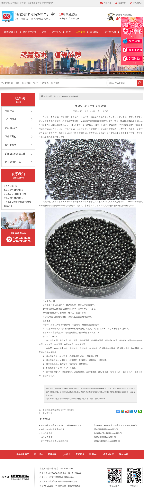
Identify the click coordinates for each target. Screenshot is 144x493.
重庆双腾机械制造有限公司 (106, 429)
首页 (56, 96)
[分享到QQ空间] (122, 411)
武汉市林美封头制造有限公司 (107, 441)
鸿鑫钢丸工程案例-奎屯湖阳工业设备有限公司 (61, 425)
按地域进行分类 (13, 162)
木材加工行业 (12, 128)
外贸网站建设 (74, 486)
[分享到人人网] (135, 411)
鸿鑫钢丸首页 (11, 32)
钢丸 (44, 32)
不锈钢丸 (44, 83)
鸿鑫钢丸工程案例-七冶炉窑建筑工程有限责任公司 (116, 425)
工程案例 (80, 32)
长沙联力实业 (47, 433)
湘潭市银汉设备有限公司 (105, 437)
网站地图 (123, 454)
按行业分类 (10, 145)
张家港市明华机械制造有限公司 (108, 433)
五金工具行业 (12, 136)
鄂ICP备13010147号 (49, 486)
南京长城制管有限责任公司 (52, 429)
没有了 (49, 413)
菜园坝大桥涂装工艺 (15, 153)
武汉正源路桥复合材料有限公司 (60, 410)
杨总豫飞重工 (47, 437)
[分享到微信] (140, 411)
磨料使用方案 (30, 32)
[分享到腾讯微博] (131, 411)
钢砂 (68, 32)
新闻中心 (93, 454)
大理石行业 (10, 119)
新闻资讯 (94, 32)
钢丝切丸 (56, 32)
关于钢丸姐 (110, 32)
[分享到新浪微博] (127, 411)
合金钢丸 (55, 83)
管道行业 (74, 96)
